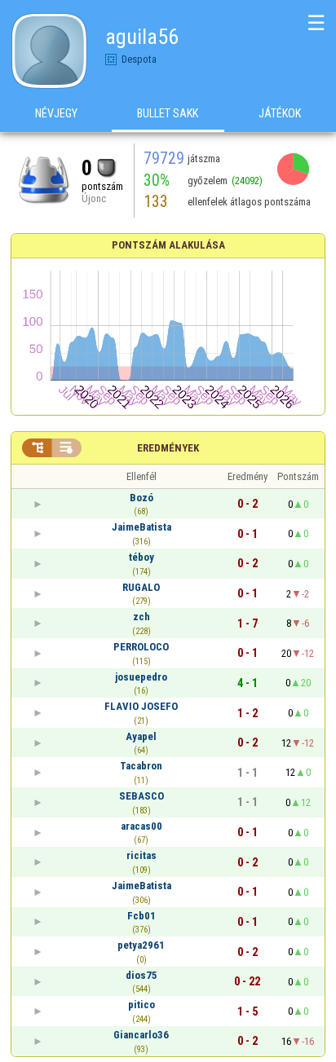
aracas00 (141, 826)
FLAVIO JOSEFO (141, 706)
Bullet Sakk (167, 113)
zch (141, 616)
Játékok (280, 113)
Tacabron (141, 766)
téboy (141, 557)
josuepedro (141, 677)
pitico (141, 1004)
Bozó (141, 497)
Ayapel (141, 736)
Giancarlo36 (141, 1035)
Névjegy (56, 113)
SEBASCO (141, 796)
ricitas (141, 855)
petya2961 (141, 945)
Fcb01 (141, 916)
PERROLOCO (141, 647)
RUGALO (141, 587)
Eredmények (168, 448)
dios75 (141, 975)
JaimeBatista (141, 527)
